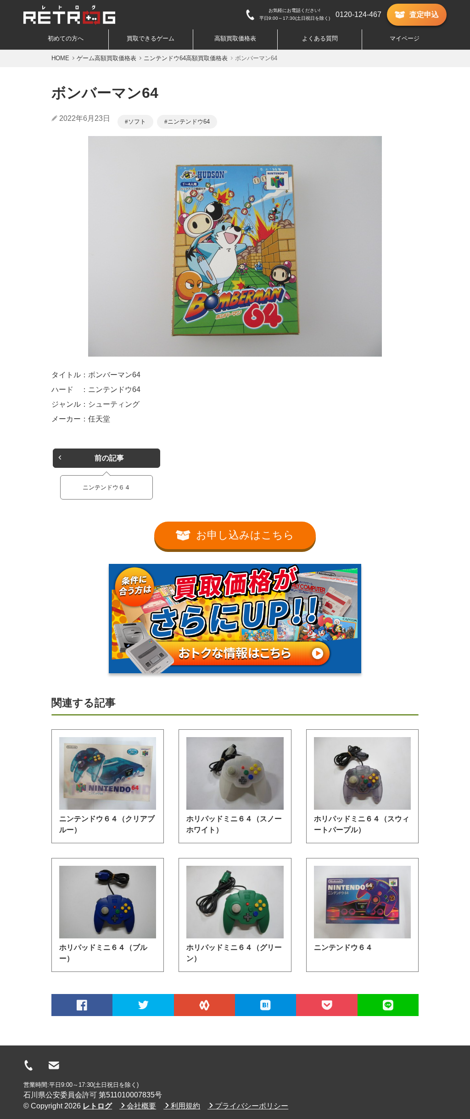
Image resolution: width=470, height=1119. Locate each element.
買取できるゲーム (150, 38)
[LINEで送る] (388, 1005)
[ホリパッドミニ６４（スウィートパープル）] (362, 773)
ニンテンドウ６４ (343, 947)
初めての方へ (66, 38)
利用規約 (185, 1106)
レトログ (97, 1106)
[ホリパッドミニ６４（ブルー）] (107, 902)
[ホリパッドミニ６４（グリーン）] (234, 902)
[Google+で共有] (204, 1005)
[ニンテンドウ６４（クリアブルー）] (107, 773)
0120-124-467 (358, 14)
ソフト (137, 121)
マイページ (405, 38)
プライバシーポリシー (251, 1106)
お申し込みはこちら (245, 535)
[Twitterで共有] (142, 1005)
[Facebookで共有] (81, 1005)
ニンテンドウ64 (189, 121)
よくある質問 (320, 38)
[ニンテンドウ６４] (362, 902)
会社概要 (141, 1106)
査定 (424, 14)
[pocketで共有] (326, 1005)
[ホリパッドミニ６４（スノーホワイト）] (234, 773)
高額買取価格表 (235, 38)
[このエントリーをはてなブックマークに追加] (265, 1005)
